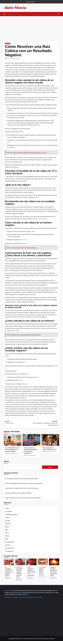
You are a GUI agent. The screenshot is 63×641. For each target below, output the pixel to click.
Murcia (7, 532)
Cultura (7, 508)
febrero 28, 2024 (15, 58)
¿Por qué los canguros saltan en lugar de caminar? (18, 493)
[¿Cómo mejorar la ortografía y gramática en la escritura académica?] (31, 440)
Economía (7, 520)
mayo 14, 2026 (43, 576)
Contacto (15, 597)
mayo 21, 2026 (31, 578)
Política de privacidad (31, 597)
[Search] (58, 14)
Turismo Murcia (9, 548)
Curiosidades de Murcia (11, 514)
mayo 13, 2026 (54, 578)
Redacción (8, 58)
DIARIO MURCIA (9, 590)
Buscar (6, 461)
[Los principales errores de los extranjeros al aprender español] (13, 440)
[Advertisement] (31, 27)
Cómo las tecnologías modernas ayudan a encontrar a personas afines (23, 483)
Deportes (7, 517)
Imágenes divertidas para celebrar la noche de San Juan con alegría (23, 497)
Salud (6, 539)
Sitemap (40, 597)
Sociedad (7, 545)
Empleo (7, 526)
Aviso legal (22, 597)
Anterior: (9, 422)
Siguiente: (45, 423)
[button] (5, 14)
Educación (7, 43)
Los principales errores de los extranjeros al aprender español (12, 449)
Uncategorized (9, 551)
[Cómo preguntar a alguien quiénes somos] (50, 440)
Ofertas (7, 536)
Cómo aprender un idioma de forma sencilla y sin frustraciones (21, 488)
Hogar (6, 529)
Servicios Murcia (9, 542)
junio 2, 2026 (20, 580)
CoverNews (43, 638)
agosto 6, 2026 (15, 453)
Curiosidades (8, 511)
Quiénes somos (8, 597)
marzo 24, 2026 (52, 451)
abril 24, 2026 (33, 455)
